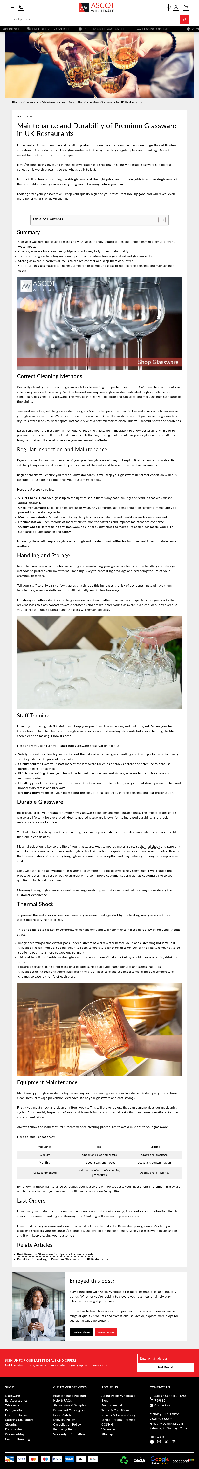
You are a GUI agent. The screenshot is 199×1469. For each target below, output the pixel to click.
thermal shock (150, 846)
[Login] (175, 7)
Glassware (30, 102)
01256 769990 (21, 7)
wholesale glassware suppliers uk (149, 164)
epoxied (102, 832)
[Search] (184, 19)
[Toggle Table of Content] (160, 220)
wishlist (168, 7)
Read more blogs (81, 1332)
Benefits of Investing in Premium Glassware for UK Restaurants (62, 1259)
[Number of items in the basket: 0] (186, 7)
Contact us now (106, 1332)
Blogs (16, 102)
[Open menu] (12, 7)
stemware (136, 832)
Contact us (162, 1405)
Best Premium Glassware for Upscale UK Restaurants (55, 1254)
